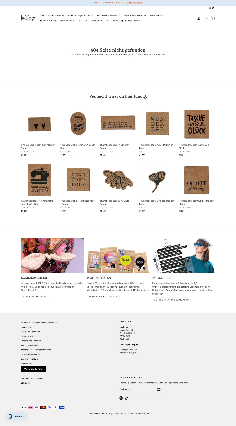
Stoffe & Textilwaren (133, 15)
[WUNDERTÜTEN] (118, 255)
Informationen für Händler (32, 378)
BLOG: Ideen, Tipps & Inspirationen (123, 20)
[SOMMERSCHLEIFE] (52, 255)
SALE (82, 20)
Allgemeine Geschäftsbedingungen (36, 350)
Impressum (26, 363)
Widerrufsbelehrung (29, 359)
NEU (41, 15)
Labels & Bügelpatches (79, 15)
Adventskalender (56, 15)
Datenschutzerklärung (30, 354)
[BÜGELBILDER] (183, 255)
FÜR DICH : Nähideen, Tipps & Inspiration (39, 323)
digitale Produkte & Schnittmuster (56, 20)
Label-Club (26, 327)
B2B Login (25, 383)
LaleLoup (133, 350)
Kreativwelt (155, 15)
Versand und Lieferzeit (31, 341)
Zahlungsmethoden (29, 345)
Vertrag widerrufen (33, 369)
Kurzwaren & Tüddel (107, 15)
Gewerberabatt (27, 336)
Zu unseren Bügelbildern (171, 300)
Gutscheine (96, 20)
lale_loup (132, 353)
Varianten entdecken (103, 296)
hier (133, 54)
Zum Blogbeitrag (34, 296)
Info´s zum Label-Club (30, 332)
